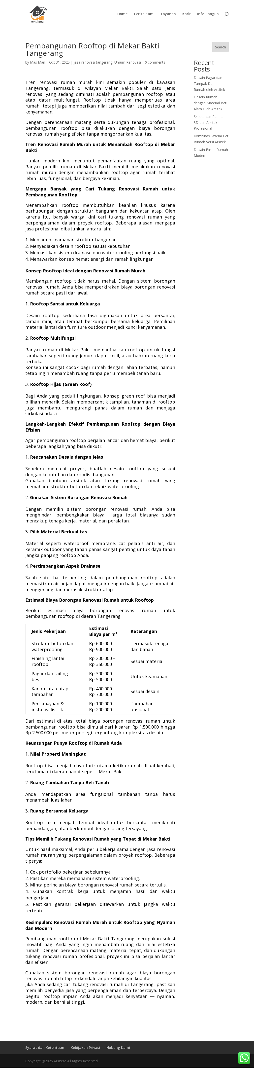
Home (122, 14)
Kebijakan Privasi (85, 1047)
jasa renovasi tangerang (93, 62)
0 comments (155, 62)
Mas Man (37, 62)
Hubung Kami (118, 1047)
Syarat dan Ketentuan (44, 1047)
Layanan (168, 14)
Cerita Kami (144, 14)
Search (220, 47)
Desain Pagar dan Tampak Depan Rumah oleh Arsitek (209, 83)
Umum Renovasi (127, 62)
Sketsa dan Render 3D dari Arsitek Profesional (209, 122)
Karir (186, 14)
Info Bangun (208, 14)
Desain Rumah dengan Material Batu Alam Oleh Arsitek (211, 103)
